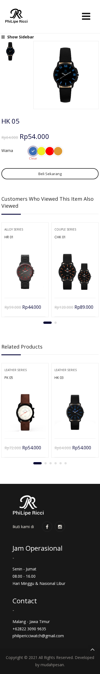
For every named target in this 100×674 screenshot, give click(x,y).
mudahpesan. (53, 664)
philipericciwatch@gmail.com (38, 635)
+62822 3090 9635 (29, 628)
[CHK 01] (75, 271)
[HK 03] (75, 412)
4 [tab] (55, 463)
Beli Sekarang (50, 173)
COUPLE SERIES (65, 229)
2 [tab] (55, 323)
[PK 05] (25, 412)
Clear (33, 158)
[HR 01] (25, 271)
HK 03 (59, 377)
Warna (7, 150)
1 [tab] (47, 323)
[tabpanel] (25, 271)
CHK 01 (60, 237)
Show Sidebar (20, 37)
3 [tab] (50, 463)
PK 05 (8, 377)
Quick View (25, 283)
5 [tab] (60, 463)
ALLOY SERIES (13, 229)
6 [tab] (65, 463)
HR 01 (9, 237)
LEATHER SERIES (15, 370)
